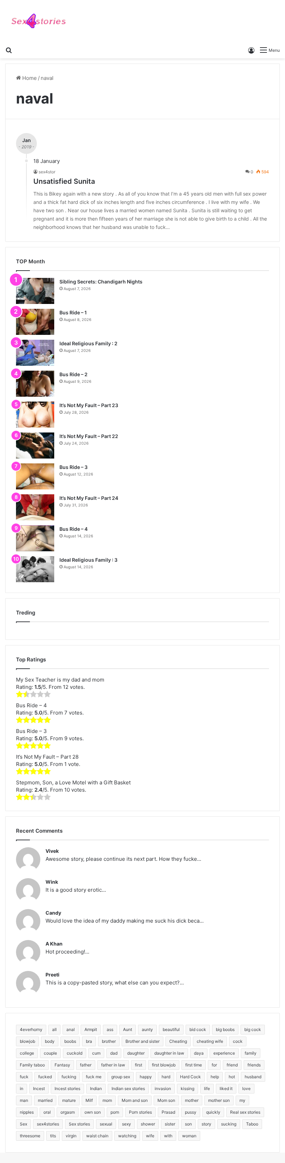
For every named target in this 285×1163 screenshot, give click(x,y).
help (215, 1076)
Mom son (166, 1100)
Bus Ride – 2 (73, 374)
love (246, 1088)
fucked (45, 1076)
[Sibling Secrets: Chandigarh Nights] (35, 291)
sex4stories (48, 1124)
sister (170, 1124)
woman (189, 1135)
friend (232, 1064)
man (24, 1100)
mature (69, 1100)
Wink (52, 882)
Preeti (52, 975)
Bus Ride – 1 (73, 312)
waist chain (97, 1135)
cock (238, 1041)
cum (96, 1053)
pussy (190, 1112)
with (168, 1135)
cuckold (74, 1053)
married (45, 1100)
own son (92, 1112)
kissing (187, 1088)
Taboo (252, 1124)
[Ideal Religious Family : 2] (35, 353)
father (85, 1064)
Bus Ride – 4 (73, 529)
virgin (71, 1135)
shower (148, 1124)
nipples (27, 1112)
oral (47, 1112)
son (188, 1124)
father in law (113, 1064)
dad (113, 1053)
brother (109, 1041)
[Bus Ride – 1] (35, 322)
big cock (252, 1029)
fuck (24, 1076)
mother (191, 1100)
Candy (53, 913)
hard (166, 1076)
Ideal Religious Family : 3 (88, 560)
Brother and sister (142, 1041)
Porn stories (140, 1112)
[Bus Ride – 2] (35, 384)
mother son (219, 1100)
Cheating (178, 1041)
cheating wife (210, 1041)
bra (89, 1041)
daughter (136, 1053)
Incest (39, 1088)
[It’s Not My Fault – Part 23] (35, 415)
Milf (89, 1100)
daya (199, 1053)
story (206, 1124)
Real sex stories (245, 1112)
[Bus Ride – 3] (35, 476)
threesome (30, 1135)
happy (146, 1076)
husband (253, 1076)
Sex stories (79, 1124)
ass (110, 1029)
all (54, 1029)
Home (29, 78)
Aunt (127, 1029)
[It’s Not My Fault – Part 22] (35, 445)
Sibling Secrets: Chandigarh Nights (100, 281)
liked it (226, 1088)
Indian (96, 1088)
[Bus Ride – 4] (35, 538)
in (21, 1088)
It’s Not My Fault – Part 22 (88, 436)
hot (232, 1076)
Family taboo (32, 1064)
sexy (126, 1124)
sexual (106, 1124)
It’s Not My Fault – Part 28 (47, 756)
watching (127, 1135)
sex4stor (47, 171)
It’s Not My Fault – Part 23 (88, 405)
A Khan (54, 944)
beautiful (171, 1029)
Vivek (52, 851)
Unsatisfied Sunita (64, 181)
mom (107, 1100)
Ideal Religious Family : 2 (88, 343)
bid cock (197, 1029)
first (138, 1064)
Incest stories (67, 1088)
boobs (70, 1041)
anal (70, 1029)
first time (193, 1064)
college (27, 1053)
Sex (23, 1124)
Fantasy (62, 1064)
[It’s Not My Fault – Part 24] (35, 507)
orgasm (67, 1112)
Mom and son (135, 1100)
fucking (69, 1076)
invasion (163, 1088)
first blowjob (164, 1064)
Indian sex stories (128, 1088)
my (242, 1100)
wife (150, 1135)
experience (224, 1053)
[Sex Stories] (38, 21)
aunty (147, 1029)
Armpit (90, 1029)
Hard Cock (190, 1076)
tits (53, 1135)
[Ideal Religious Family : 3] (35, 569)
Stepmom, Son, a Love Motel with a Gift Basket (73, 782)
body (50, 1041)
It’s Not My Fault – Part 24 (88, 498)
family (250, 1053)
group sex (120, 1076)
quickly (213, 1112)
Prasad (168, 1112)
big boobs (225, 1029)
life (207, 1088)
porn (115, 1112)
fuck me (93, 1076)
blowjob (27, 1041)
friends (254, 1064)
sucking (228, 1124)
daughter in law (169, 1053)
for (214, 1064)
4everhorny (31, 1029)
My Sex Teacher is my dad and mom (60, 679)
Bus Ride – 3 (73, 467)
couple (50, 1053)
